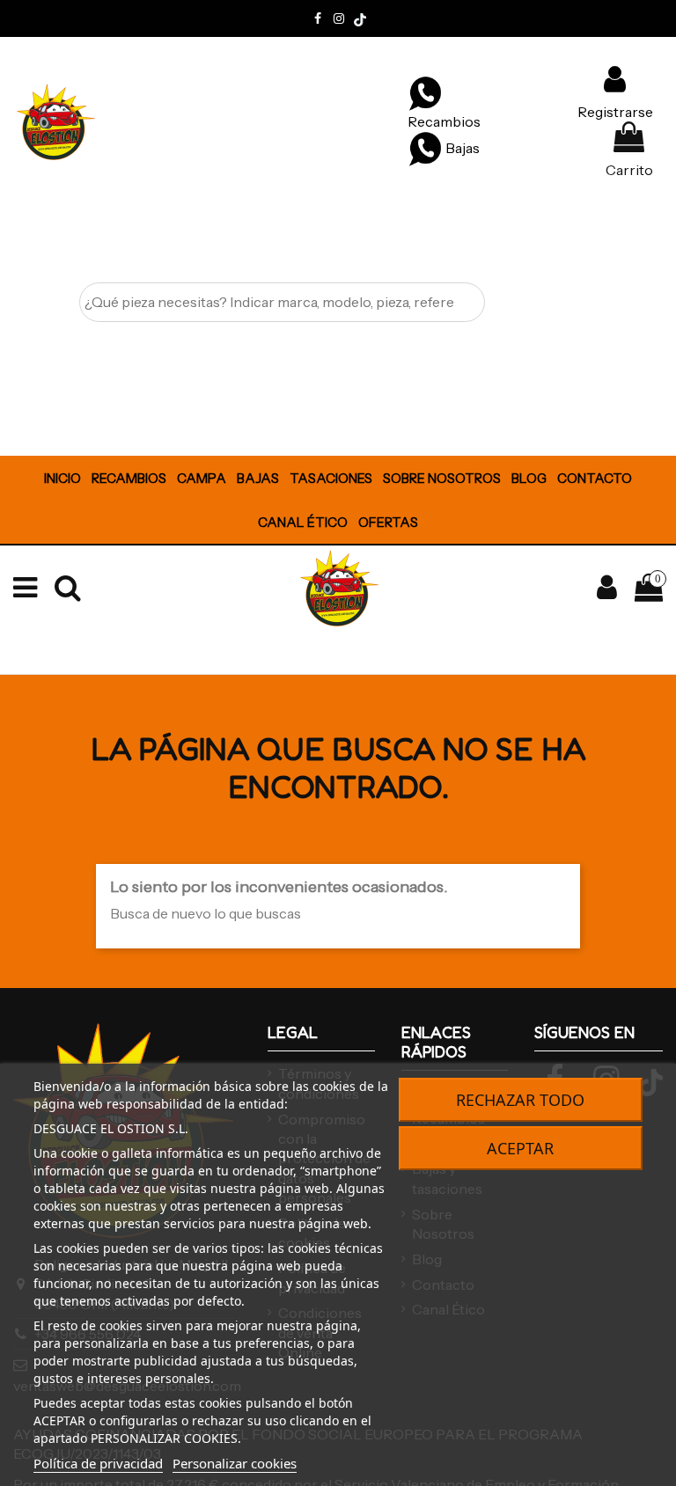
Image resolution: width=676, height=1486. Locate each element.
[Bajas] (425, 148)
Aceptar (520, 1148)
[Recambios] (425, 92)
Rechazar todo (520, 1099)
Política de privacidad (98, 1463)
